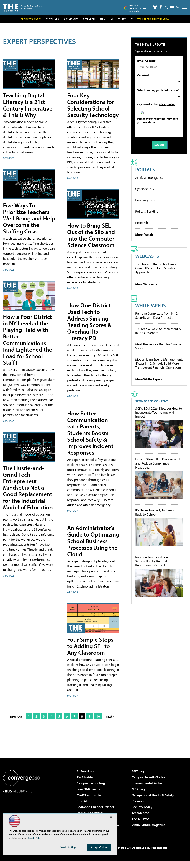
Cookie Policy (35, 837)
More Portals (144, 234)
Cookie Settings (68, 847)
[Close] (111, 817)
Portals (145, 169)
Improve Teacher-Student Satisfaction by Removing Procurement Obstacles (153, 561)
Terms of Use (117, 847)
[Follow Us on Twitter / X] (166, 7)
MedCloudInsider (89, 795)
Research (89, 19)
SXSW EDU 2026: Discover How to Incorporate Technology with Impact (158, 413)
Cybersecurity (144, 189)
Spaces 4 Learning (90, 813)
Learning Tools (145, 200)
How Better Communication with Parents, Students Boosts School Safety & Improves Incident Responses (90, 432)
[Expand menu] (184, 8)
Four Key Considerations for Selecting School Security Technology (93, 105)
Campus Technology (91, 783)
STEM (103, 19)
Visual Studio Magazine (148, 825)
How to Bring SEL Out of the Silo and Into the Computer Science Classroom (91, 235)
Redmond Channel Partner (95, 807)
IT (132, 19)
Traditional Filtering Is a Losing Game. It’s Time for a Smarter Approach (156, 268)
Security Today (142, 807)
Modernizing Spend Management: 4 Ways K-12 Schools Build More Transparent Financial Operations (159, 363)
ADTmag (138, 771)
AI (111, 19)
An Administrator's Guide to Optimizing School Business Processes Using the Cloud (93, 541)
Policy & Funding (146, 211)
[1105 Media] (21, 811)
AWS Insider (85, 777)
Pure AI (82, 801)
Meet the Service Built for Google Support (158, 346)
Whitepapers (150, 305)
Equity (122, 19)
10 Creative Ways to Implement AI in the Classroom (158, 331)
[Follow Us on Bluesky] (155, 7)
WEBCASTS (147, 256)
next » (110, 716)
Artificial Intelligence (149, 177)
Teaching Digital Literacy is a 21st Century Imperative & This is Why (28, 105)
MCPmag (138, 789)
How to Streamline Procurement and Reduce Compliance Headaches (157, 463)
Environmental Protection (150, 783)
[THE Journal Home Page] (22, 7)
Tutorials (52, 19)
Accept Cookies (99, 847)
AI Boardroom (86, 771)
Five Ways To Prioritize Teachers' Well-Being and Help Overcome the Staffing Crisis (29, 218)
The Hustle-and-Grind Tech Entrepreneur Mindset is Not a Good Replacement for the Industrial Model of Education (28, 487)
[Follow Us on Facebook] (161, 7)
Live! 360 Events (88, 789)
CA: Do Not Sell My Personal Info (147, 847)
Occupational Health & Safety (153, 795)
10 (98, 716)
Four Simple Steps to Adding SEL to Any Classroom (90, 646)
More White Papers (148, 379)
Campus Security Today (148, 777)
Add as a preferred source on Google (138, 8)
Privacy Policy (167, 104)
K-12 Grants (71, 19)
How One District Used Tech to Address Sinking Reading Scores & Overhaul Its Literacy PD (89, 321)
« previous (15, 716)
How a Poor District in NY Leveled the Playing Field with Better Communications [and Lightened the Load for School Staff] (27, 339)
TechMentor (140, 813)
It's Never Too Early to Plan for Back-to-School (155, 512)
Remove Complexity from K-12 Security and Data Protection (156, 315)
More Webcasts (146, 284)
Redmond (138, 801)
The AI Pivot (140, 819)
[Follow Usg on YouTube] (172, 7)
